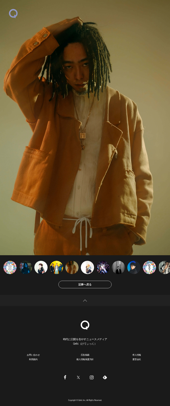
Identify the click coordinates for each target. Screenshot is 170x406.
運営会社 (136, 359)
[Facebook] (65, 377)
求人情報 (136, 354)
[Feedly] (105, 377)
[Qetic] (13, 13)
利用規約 (33, 359)
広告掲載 (85, 354)
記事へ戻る (85, 284)
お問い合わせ (33, 354)
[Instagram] (91, 377)
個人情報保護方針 (85, 359)
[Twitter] (78, 377)
